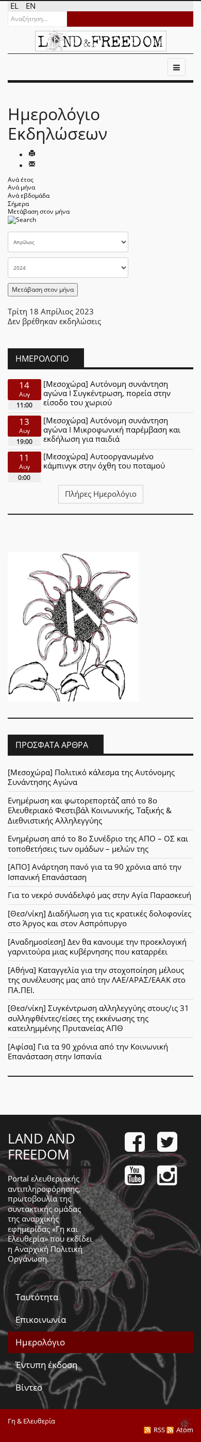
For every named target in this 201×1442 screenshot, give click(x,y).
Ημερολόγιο (40, 1342)
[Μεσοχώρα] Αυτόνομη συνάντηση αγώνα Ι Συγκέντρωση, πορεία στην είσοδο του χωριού (107, 393)
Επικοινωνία (40, 1319)
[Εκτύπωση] (32, 154)
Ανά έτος (21, 179)
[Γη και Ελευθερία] (100, 41)
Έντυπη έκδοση (46, 1365)
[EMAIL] (32, 165)
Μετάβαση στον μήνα (39, 211)
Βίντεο (28, 1387)
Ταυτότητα (36, 1297)
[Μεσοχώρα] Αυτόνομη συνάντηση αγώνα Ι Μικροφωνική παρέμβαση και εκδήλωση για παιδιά (111, 429)
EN (31, 6)
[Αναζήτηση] (22, 222)
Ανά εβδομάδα (28, 195)
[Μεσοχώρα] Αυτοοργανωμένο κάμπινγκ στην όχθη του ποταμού (104, 461)
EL (15, 6)
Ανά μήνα (21, 187)
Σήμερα (18, 203)
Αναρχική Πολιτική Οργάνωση (45, 1254)
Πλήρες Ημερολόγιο (101, 494)
